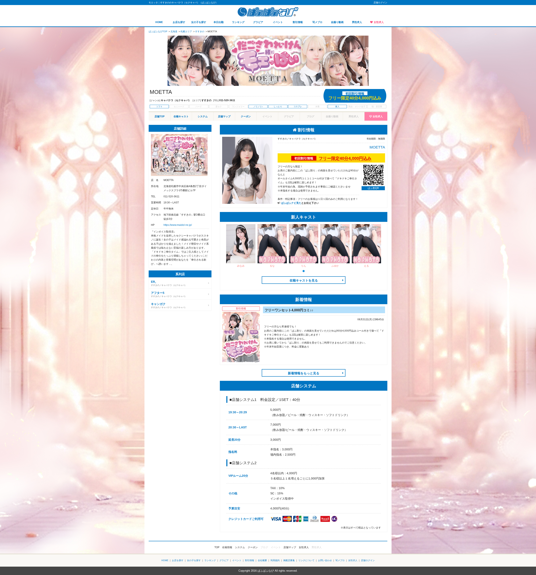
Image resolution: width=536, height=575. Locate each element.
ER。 (154, 281)
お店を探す (179, 22)
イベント (278, 22)
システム (203, 116)
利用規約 (275, 560)
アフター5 (157, 293)
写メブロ (317, 22)
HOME (159, 22)
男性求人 (357, 22)
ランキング (238, 22)
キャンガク (158, 304)
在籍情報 (227, 547)
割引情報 (298, 22)
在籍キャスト (181, 116)
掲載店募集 (289, 560)
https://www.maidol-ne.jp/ (178, 225)
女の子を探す (198, 22)
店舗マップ (224, 116)
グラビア (258, 22)
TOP (216, 547)
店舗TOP (160, 116)
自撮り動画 (337, 22)
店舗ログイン (380, 2)
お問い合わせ (325, 560)
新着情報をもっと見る (303, 373)
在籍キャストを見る (304, 280)
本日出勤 (219, 22)
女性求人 (379, 22)
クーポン (246, 116)
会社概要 (262, 560)
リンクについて (306, 560)
